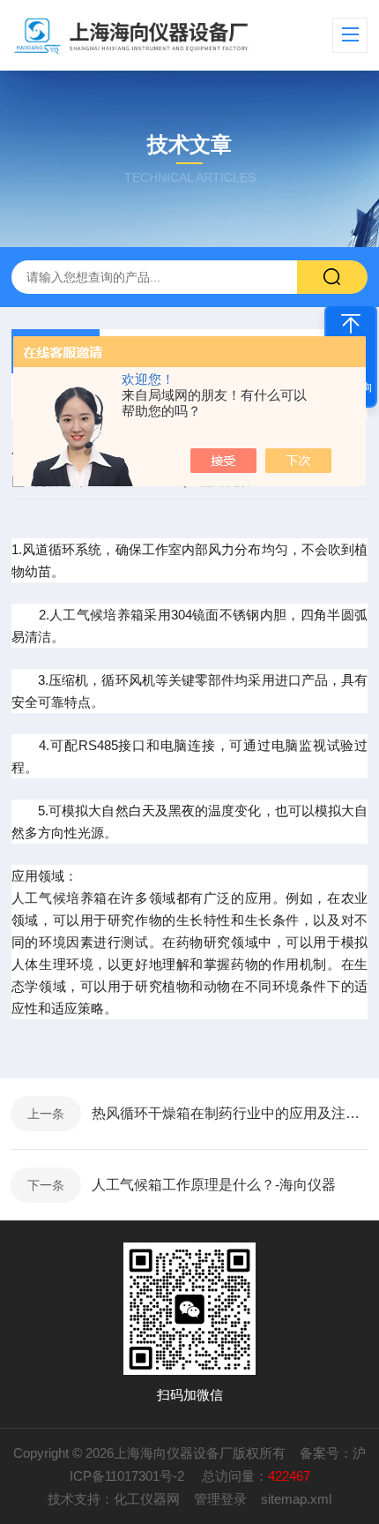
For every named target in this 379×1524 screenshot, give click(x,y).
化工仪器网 (147, 1498)
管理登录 (220, 1498)
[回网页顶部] (350, 324)
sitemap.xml (296, 1498)
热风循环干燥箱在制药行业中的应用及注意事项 (230, 1113)
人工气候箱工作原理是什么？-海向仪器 (214, 1184)
